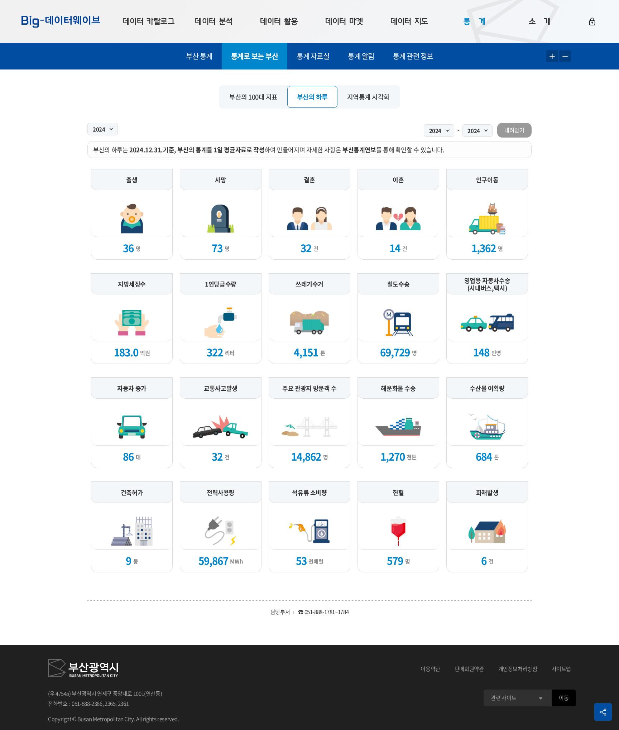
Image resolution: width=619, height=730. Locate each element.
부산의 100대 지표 (253, 97)
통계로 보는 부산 (254, 56)
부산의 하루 (312, 97)
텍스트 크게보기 (552, 56)
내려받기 (514, 130)
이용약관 (430, 669)
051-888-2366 (87, 703)
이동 (563, 698)
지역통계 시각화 (368, 97)
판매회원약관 (469, 669)
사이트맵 (561, 669)
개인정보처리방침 (517, 669)
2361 (123, 703)
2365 (110, 703)
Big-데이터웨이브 (60, 21)
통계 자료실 (313, 56)
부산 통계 (199, 56)
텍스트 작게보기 (565, 56)
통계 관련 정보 (413, 56)
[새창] (83, 669)
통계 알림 (361, 56)
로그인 (592, 21)
